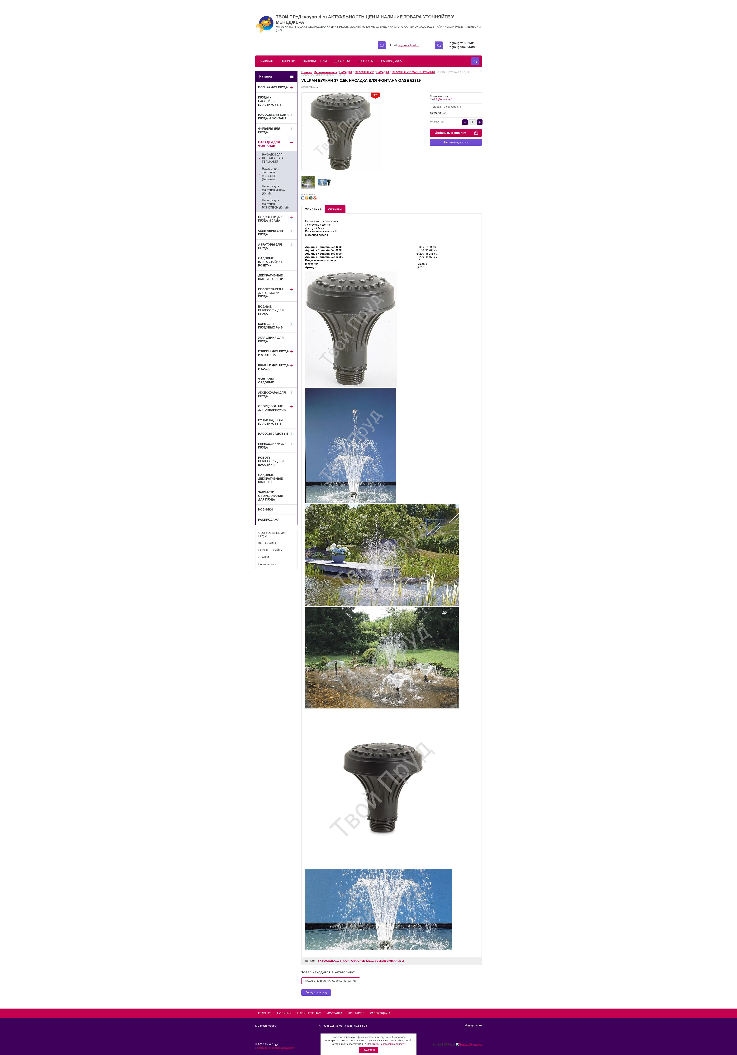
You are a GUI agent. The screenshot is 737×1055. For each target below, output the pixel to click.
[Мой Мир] (311, 197)
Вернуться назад (316, 992)
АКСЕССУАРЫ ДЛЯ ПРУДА (272, 394)
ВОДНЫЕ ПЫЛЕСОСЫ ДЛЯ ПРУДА (271, 310)
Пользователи (267, 564)
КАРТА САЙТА (267, 543)
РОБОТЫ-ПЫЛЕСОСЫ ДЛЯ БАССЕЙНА (271, 461)
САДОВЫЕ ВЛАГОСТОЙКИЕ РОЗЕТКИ (270, 262)
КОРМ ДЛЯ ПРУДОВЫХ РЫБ (270, 325)
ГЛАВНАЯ (266, 61)
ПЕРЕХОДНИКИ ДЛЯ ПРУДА (273, 445)
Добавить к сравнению (447, 106)
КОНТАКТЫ (365, 61)
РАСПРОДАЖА (391, 61)
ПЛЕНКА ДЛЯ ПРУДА (273, 87)
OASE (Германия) (441, 99)
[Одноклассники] (307, 197)
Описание (313, 209)
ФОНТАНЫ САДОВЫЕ (266, 380)
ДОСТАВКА (342, 61)
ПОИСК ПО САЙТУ (270, 550)
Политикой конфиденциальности (386, 1044)
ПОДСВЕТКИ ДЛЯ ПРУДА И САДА (270, 218)
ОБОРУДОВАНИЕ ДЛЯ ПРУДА (272, 534)
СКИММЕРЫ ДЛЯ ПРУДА (270, 232)
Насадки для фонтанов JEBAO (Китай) (273, 190)
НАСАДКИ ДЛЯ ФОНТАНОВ (356, 72)
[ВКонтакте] (303, 197)
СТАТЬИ (263, 557)
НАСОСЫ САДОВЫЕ (273, 433)
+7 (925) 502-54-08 (461, 47)
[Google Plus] (315, 197)
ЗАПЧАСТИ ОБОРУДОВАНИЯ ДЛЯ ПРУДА (270, 496)
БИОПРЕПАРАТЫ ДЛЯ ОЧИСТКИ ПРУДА (270, 293)
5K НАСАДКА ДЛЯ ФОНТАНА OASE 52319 (345, 960)
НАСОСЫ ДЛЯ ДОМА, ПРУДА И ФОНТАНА (273, 116)
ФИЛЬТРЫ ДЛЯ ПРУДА (269, 130)
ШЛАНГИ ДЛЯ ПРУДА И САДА (273, 366)
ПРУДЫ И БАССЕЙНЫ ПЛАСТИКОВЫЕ (269, 101)
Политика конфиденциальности (275, 1047)
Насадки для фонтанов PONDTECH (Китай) (275, 204)
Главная (306, 72)
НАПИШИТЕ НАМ (315, 61)
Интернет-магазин (325, 72)
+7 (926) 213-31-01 (461, 43)
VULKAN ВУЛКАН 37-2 (389, 960)
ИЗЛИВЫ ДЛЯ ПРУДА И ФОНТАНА (273, 353)
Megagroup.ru (473, 1025)
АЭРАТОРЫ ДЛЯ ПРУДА (270, 246)
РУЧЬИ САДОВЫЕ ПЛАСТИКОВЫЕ (271, 421)
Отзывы (335, 209)
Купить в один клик (456, 142)
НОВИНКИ (288, 61)
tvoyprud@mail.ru (408, 45)
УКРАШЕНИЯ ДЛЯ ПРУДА (271, 339)
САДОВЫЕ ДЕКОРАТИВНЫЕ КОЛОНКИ (270, 478)
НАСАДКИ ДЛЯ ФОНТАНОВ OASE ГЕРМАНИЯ (405, 72)
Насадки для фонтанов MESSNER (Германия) (270, 174)
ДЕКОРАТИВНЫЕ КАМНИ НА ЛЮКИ (270, 277)
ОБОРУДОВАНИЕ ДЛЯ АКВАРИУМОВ (272, 408)
